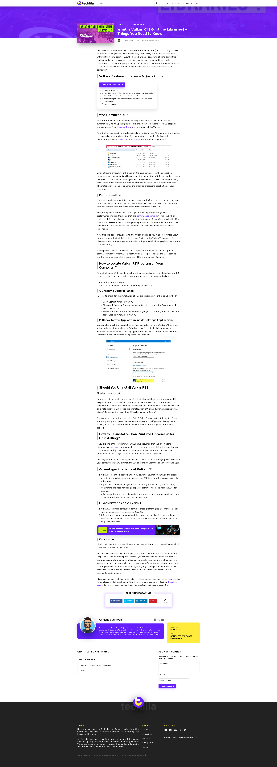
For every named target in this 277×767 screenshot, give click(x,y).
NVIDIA (123, 139)
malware (114, 447)
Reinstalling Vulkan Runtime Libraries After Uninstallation (128, 99)
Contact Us (147, 734)
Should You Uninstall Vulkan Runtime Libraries (123, 96)
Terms (145, 747)
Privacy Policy (148, 743)
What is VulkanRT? (111, 90)
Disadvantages (110, 104)
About (144, 730)
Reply (84, 670)
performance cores (146, 216)
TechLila (122, 24)
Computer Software (181, 636)
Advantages (109, 101)
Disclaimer (146, 738)
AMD (137, 139)
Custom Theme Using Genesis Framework (182, 737)
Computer (138, 24)
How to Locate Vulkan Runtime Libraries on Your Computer (129, 93)
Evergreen (176, 638)
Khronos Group (124, 127)
